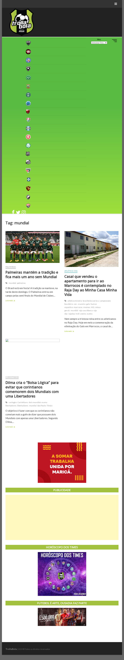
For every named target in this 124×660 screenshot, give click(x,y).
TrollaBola (11, 649)
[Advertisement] (62, 517)
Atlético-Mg (71, 271)
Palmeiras (10, 267)
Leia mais (13, 300)
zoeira (83, 313)
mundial (12, 283)
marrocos (78, 307)
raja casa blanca (86, 310)
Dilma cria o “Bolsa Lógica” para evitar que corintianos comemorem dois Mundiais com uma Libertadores (32, 389)
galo (88, 304)
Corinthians (12, 377)
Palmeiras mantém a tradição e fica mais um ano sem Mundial (31, 274)
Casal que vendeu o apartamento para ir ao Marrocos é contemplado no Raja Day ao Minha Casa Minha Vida (90, 285)
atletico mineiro (75, 301)
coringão (13, 402)
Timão (49, 405)
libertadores (22, 405)
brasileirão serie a (91, 301)
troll (77, 313)
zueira (89, 313)
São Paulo (41, 405)
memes (86, 307)
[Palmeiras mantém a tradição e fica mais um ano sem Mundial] (32, 247)
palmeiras (21, 283)
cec (75, 304)
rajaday (71, 313)
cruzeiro (82, 304)
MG (92, 307)
